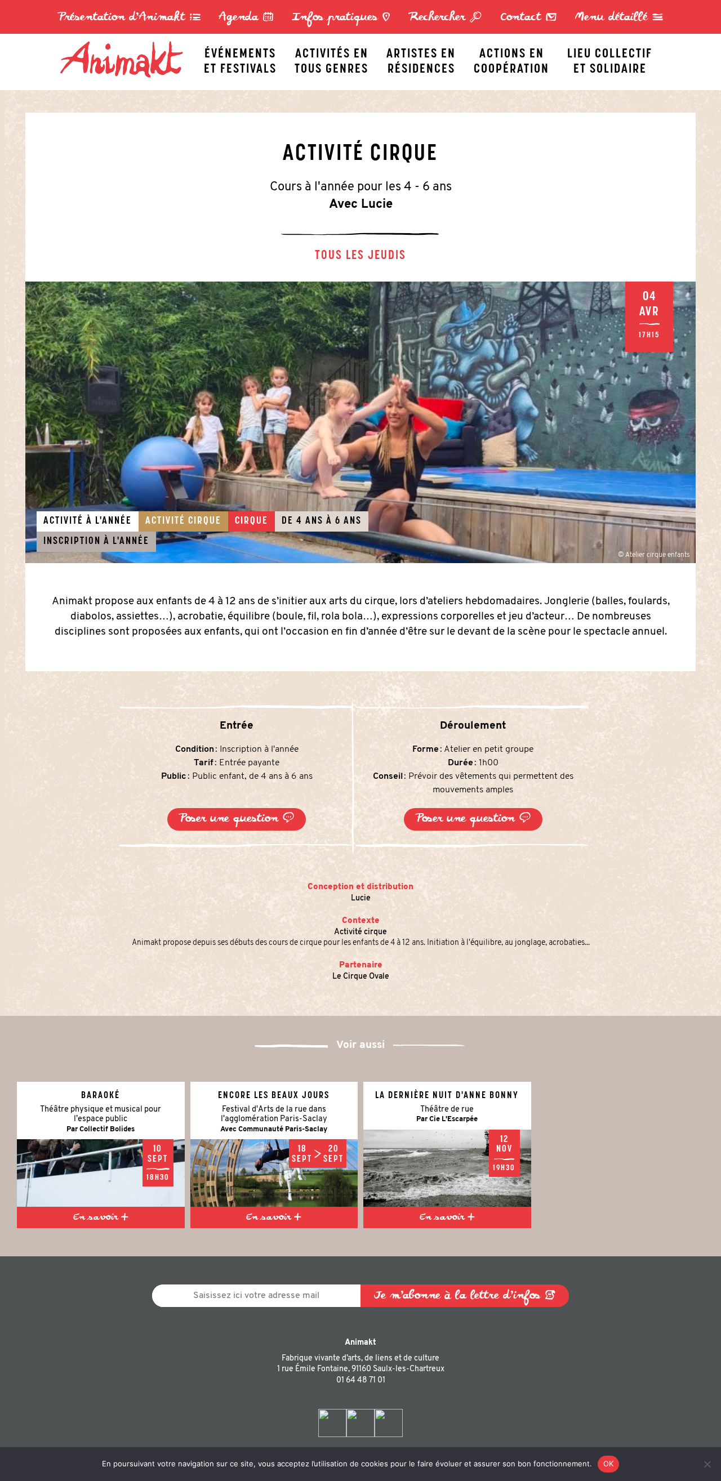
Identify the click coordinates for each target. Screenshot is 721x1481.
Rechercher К (445, 17)
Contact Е (528, 17)
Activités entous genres (331, 58)
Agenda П (246, 17)
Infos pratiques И (341, 17)
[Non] (707, 1464)
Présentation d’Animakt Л (129, 17)
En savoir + (100, 1217)
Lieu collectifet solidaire (609, 58)
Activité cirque (360, 932)
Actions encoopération (511, 58)
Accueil (127, 43)
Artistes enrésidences (421, 58)
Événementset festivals (240, 58)
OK (608, 1463)
